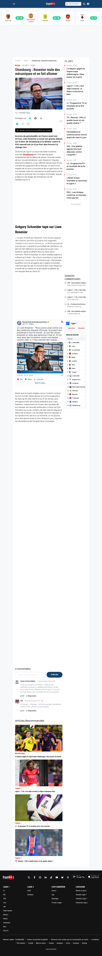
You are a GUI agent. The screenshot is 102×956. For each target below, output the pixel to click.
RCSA (17, 65)
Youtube (51, 943)
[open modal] (88, 4)
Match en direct (41, 943)
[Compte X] (29, 877)
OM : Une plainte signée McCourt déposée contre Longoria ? (74, 150)
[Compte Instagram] (40, 877)
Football (30, 943)
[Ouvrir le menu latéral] (14, 4)
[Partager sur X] (41, 118)
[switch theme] (84, 4)
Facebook (76, 943)
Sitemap (84, 943)
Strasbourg (28, 154)
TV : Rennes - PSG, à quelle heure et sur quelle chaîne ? (76, 120)
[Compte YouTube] (57, 877)
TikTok (68, 943)
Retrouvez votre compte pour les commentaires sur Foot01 (69, 939)
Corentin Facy (24, 113)
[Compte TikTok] (51, 877)
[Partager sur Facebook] (35, 118)
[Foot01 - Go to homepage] (9, 877)
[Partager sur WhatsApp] (30, 118)
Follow (31, 324)
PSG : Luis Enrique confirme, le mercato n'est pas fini (76, 195)
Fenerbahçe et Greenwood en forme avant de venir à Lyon (77, 135)
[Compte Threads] (68, 877)
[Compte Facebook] (34, 877)
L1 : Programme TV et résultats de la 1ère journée (77, 106)
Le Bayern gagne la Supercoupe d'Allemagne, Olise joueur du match (76, 73)
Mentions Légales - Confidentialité (13, 939)
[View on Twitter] (62, 323)
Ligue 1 (18, 788)
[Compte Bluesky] (62, 877)
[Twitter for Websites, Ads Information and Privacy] (62, 375)
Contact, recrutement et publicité (37, 939)
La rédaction (95, 939)
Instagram (60, 943)
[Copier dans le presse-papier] (23, 124)
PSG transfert (21, 943)
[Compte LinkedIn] (45, 877)
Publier (54, 675)
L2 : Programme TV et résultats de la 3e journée (76, 166)
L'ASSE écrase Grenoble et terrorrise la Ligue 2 (77, 181)
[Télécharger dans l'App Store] (93, 877)
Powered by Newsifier (51, 949)
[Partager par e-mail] (28, 124)
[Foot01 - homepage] (51, 4)
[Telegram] (17, 124)
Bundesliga (20, 753)
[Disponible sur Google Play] (79, 877)
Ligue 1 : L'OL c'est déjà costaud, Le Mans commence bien (75, 90)
